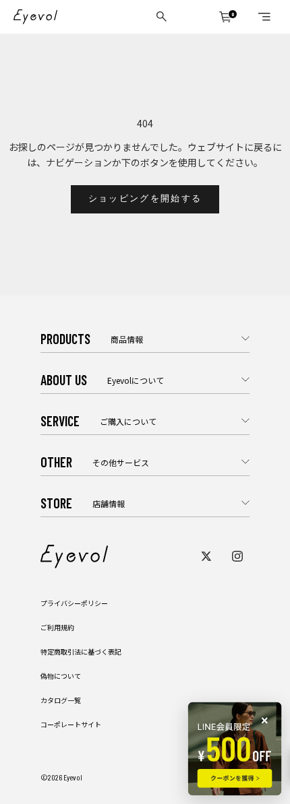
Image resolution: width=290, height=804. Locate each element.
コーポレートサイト (70, 724)
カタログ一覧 (60, 700)
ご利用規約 (57, 627)
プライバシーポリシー (74, 603)
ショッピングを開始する (145, 199)
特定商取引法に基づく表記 (80, 651)
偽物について (60, 676)
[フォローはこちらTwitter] (206, 556)
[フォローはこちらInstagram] (237, 556)
